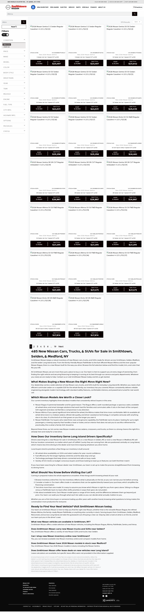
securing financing (61, 374)
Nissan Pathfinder (84, 362)
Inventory (25, 585)
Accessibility (36, 606)
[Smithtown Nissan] (16, 7)
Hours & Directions (28, 593)
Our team (88, 372)
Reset (13, 27)
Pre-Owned (52, 588)
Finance (25, 591)
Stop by (102, 515)
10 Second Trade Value (29, 587)
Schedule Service (28, 589)
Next (61, 346)
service (108, 374)
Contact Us (27, 606)
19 (55, 346)
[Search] (134, 14)
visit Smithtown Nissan (77, 377)
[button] (33, 7)
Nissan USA (26, 583)
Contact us (61, 377)
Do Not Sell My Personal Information (73, 606)
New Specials (52, 590)
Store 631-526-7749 (107, 591)
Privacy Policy (47, 606)
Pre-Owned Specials (54, 593)
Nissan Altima (113, 362)
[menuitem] (14, 44)
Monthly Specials (54, 595)
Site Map (56, 606)
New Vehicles (52, 585)
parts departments (122, 374)
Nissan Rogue (36, 365)
